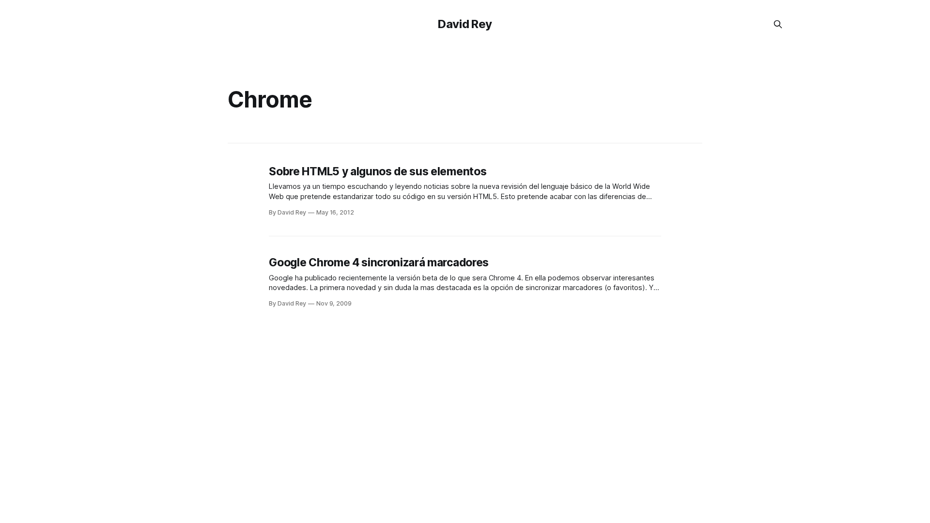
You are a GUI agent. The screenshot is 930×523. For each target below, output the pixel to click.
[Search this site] (778, 24)
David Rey (465, 24)
